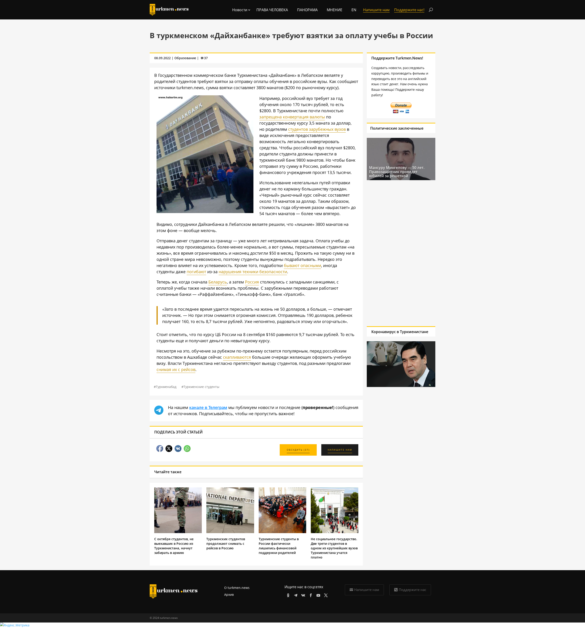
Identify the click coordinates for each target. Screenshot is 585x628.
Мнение (334, 9)
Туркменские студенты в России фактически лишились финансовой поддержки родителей (279, 546)
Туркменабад (166, 387)
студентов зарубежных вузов (317, 129)
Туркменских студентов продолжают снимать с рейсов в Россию (225, 543)
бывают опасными (302, 265)
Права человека (272, 9)
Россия (252, 282)
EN (353, 9)
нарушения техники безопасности (253, 271)
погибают (196, 271)
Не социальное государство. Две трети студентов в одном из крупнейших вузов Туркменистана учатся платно (334, 548)
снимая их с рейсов (176, 369)
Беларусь (217, 282)
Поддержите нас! (409, 9)
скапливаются (237, 357)
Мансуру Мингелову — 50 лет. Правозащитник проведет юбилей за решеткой (396, 171)
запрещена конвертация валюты (292, 117)
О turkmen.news (237, 587)
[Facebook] (310, 594)
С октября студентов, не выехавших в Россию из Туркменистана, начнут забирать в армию (174, 546)
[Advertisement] (401, 253)
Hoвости (239, 9)
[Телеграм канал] (295, 594)
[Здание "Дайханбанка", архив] (205, 211)
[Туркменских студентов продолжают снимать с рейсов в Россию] (230, 532)
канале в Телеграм (208, 407)
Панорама (307, 9)
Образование (185, 58)
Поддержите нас (412, 589)
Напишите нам (366, 589)
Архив (229, 594)
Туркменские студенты (201, 387)
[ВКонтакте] (302, 594)
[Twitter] (325, 594)
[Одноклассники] (287, 594)
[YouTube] (317, 594)
